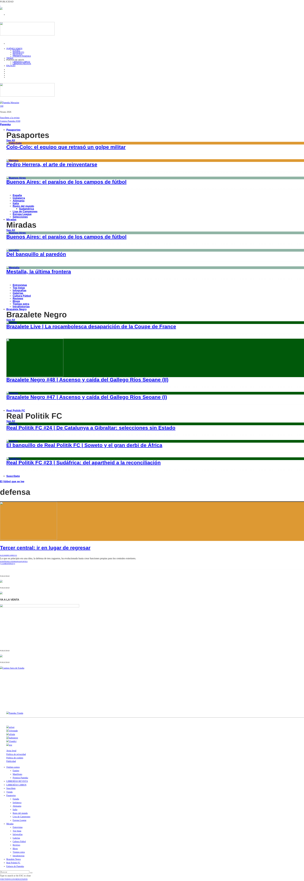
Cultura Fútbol (22, 295)
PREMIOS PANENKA (22, 56)
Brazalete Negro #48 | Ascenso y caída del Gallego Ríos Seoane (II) (87, 379)
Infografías (19, 290)
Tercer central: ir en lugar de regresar (45, 548)
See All (10, 140)
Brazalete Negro (16, 309)
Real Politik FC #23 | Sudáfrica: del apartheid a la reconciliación (83, 462)
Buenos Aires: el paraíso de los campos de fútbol (66, 182)
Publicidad (11, 761)
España (17, 195)
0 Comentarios (7, 563)
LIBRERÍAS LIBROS (21, 62)
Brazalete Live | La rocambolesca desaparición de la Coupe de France (91, 326)
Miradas (11, 219)
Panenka (5, 124)
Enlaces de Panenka (15, 866)
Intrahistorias (18, 856)
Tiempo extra (21, 303)
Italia (16, 203)
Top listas (19, 287)
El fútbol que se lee (12, 481)
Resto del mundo (23, 206)
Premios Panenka (20, 778)
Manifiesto (18, 52)
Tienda (9, 792)
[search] (31, 872)
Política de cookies (14, 758)
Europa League (22, 214)
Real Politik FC (15, 410)
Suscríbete (13, 476)
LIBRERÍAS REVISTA (22, 64)
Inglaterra (19, 198)
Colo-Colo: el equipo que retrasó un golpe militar (66, 147)
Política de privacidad (16, 754)
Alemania (18, 200)
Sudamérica (26, 208)
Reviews (18, 298)
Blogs (16, 301)
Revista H (17, 54)
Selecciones (20, 216)
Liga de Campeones (25, 211)
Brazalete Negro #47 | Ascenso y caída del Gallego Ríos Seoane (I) (86, 397)
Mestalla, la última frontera (38, 271)
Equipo (16, 50)
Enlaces (10, 66)
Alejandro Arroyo (8, 555)
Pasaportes (13, 129)
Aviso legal (11, 750)
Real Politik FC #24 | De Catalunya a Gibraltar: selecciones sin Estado (90, 428)
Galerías (18, 293)
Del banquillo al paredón (36, 254)
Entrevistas (20, 285)
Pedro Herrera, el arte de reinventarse (51, 164)
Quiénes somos (14, 48)
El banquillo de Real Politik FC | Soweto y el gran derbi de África (84, 445)
